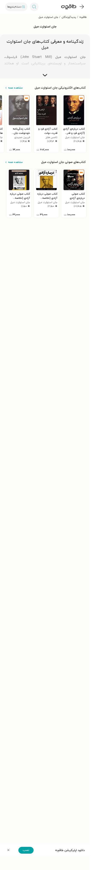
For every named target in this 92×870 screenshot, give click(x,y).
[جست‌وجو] (34, 7)
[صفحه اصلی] (68, 7)
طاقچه (83, 17)
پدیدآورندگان (69, 17)
